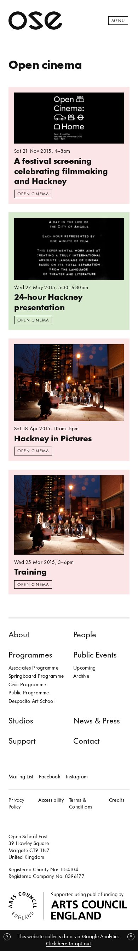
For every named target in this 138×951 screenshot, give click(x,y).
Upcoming (84, 668)
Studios (20, 721)
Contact (86, 741)
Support (22, 741)
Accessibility (51, 800)
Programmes (30, 655)
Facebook (50, 777)
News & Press (96, 721)
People (84, 634)
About (18, 634)
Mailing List (21, 777)
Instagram (77, 777)
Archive (81, 676)
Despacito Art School (31, 701)
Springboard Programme (36, 676)
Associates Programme (33, 668)
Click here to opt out (68, 944)
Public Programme (28, 693)
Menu (118, 20)
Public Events (95, 655)
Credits (116, 800)
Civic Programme (27, 685)
